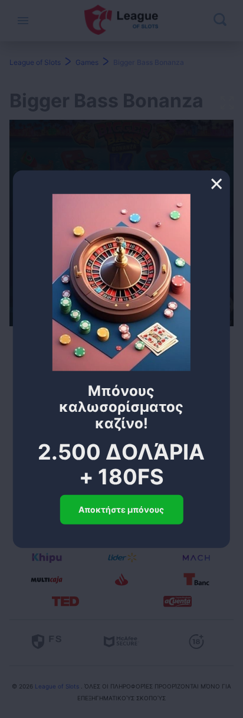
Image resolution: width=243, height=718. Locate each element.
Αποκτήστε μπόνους (121, 509)
